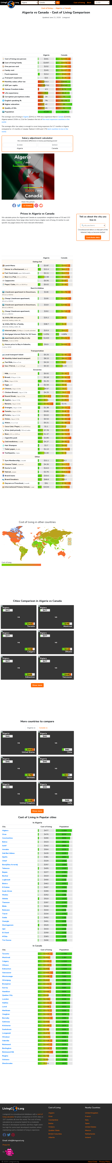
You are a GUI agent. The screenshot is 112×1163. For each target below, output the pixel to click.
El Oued (5, 932)
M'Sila (4, 936)
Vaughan (6, 1014)
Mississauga (7, 976)
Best (89, 2)
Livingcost (66, 17)
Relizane (6, 910)
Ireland (88, 1137)
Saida (4, 917)
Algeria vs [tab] (31, 728)
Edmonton (6, 969)
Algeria (59, 8)
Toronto (5, 954)
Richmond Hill (8, 1052)
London (5, 999)
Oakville (5, 1040)
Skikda (5, 898)
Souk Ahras (7, 891)
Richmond (6, 1044)
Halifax (5, 1003)
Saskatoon (6, 1029)
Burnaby (5, 1018)
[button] (14, 205)
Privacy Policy (104, 1161)
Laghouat (6, 880)
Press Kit (6, 1145)
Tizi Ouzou (6, 940)
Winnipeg (6, 980)
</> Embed (27, 205)
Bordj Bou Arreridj (10, 864)
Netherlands (90, 1134)
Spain (87, 1123)
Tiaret (4, 914)
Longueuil (6, 1033)
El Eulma (5, 887)
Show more (37, 685)
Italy (87, 1120)
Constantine (7, 838)
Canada (67, 8)
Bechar (5, 876)
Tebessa (5, 868)
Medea (5, 895)
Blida (4, 906)
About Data (92, 1161)
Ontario (51, 1127)
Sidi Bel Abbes (8, 853)
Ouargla (5, 921)
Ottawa (5, 965)
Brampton (6, 984)
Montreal (6, 957)
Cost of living (79, 2)
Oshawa (5, 1059)
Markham (6, 1010)
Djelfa (4, 857)
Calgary (5, 961)
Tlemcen (6, 902)
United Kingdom (91, 1113)
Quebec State (54, 1130)
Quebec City (7, 995)
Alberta (51, 1137)
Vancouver (6, 972)
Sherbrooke (7, 1063)
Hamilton (6, 991)
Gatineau (6, 1022)
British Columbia (55, 1134)
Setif (4, 846)
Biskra (5, 883)
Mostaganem (7, 925)
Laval (4, 1006)
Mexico (88, 1130)
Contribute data (93, 237)
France (88, 1116)
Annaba (5, 849)
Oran (4, 834)
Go (58, 3)
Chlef (4, 861)
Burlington (6, 1048)
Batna (4, 842)
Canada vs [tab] (43, 728)
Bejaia (4, 872)
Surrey (5, 988)
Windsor (6, 1037)
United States (90, 1127)
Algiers (5, 830)
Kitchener (6, 1025)
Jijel (3, 929)
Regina (5, 1056)
